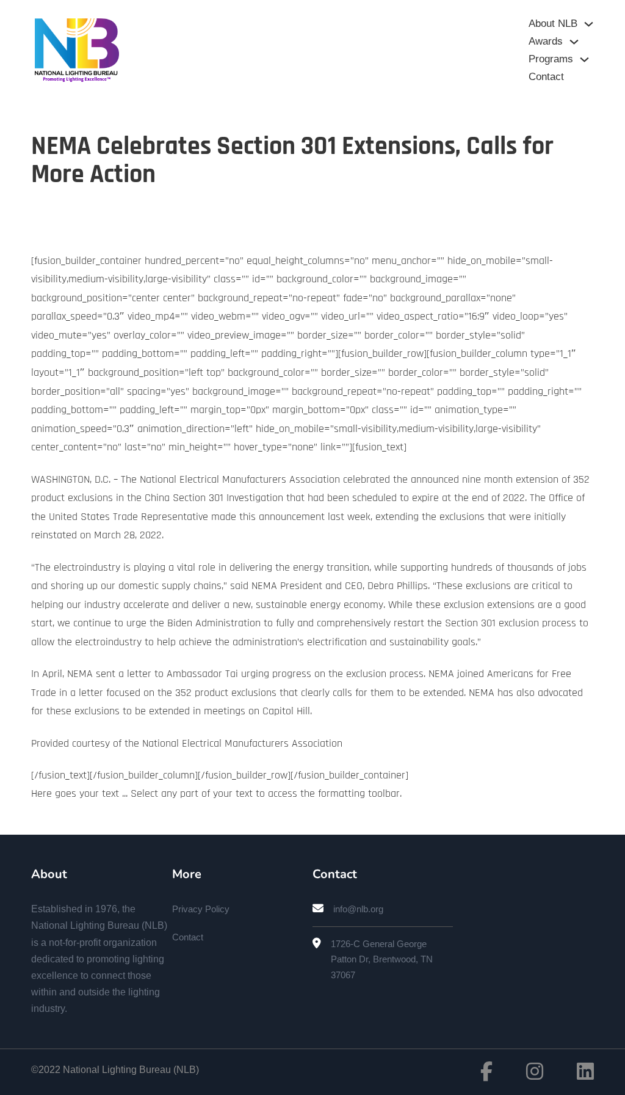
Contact (546, 76)
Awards (546, 41)
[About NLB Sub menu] (588, 24)
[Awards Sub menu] (574, 42)
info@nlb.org (358, 909)
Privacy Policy (200, 909)
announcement (293, 517)
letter (140, 674)
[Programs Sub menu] (584, 59)
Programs (551, 59)
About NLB (553, 23)
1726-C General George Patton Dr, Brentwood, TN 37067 (382, 959)
